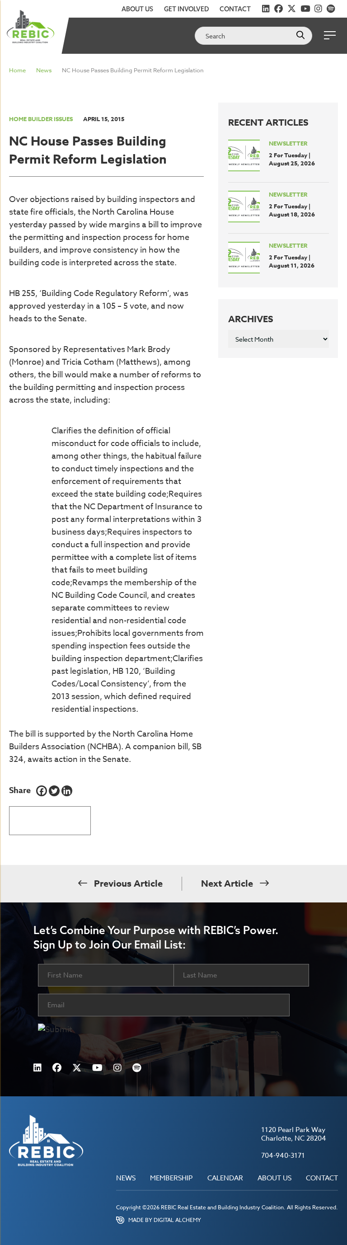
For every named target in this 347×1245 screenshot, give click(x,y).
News (44, 70)
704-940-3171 (283, 1155)
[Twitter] (54, 790)
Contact (235, 9)
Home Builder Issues (41, 119)
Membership (171, 1178)
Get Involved (186, 9)
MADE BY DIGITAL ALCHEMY (164, 1220)
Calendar (225, 1178)
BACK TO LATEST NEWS (50, 817)
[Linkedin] (66, 790)
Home (17, 70)
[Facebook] (41, 790)
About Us (137, 9)
